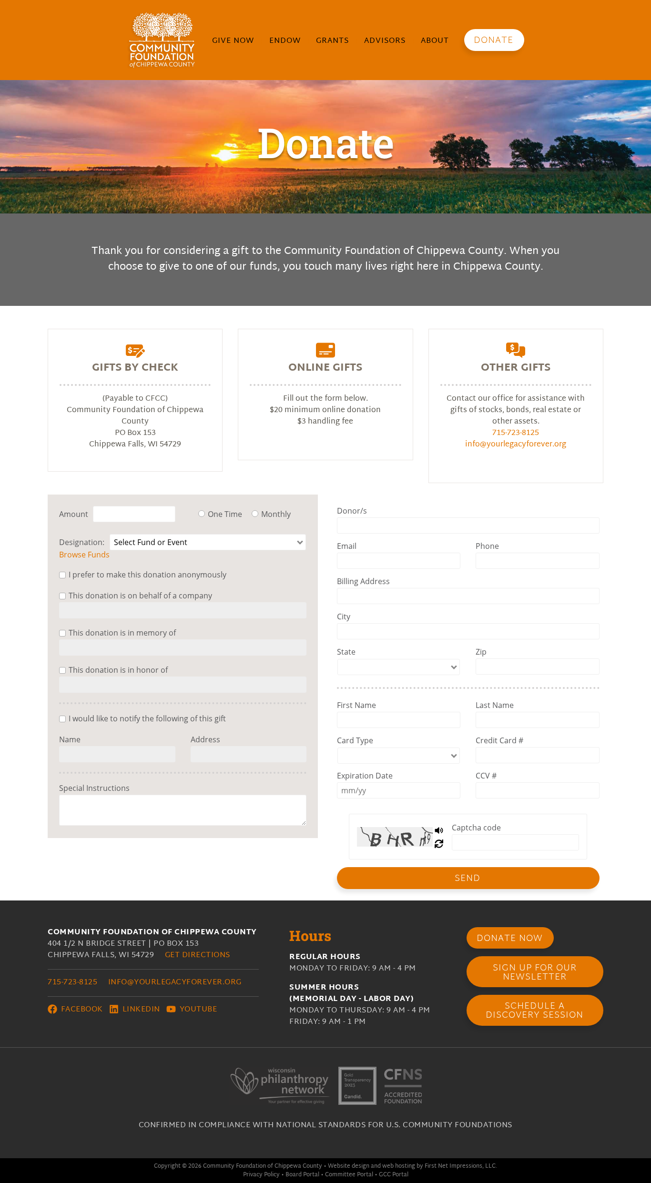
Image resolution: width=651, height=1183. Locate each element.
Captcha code (476, 827)
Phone (487, 546)
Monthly (276, 514)
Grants (332, 41)
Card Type (355, 740)
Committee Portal (349, 1175)
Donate (493, 40)
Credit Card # (499, 740)
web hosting (398, 1166)
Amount (73, 514)
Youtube (197, 1010)
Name (70, 739)
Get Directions (197, 955)
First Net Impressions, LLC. (461, 1166)
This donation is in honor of (118, 670)
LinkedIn (140, 1010)
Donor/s (352, 511)
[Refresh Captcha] (439, 843)
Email (346, 546)
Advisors (385, 41)
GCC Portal (393, 1175)
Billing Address (363, 581)
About (435, 41)
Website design (348, 1166)
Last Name (495, 705)
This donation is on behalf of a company (140, 595)
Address (205, 739)
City (343, 616)
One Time (225, 514)
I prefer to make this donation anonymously (147, 574)
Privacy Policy (261, 1175)
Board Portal (302, 1175)
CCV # (486, 775)
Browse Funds (84, 554)
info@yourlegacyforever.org (515, 445)
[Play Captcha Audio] (439, 830)
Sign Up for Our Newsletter (535, 973)
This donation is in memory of (122, 632)
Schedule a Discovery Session (534, 1011)
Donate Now (510, 938)
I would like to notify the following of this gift (147, 718)
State (346, 652)
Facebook (81, 1010)
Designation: (81, 542)
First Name (356, 705)
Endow (285, 41)
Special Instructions (94, 788)
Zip (481, 652)
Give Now (233, 41)
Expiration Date (365, 775)
